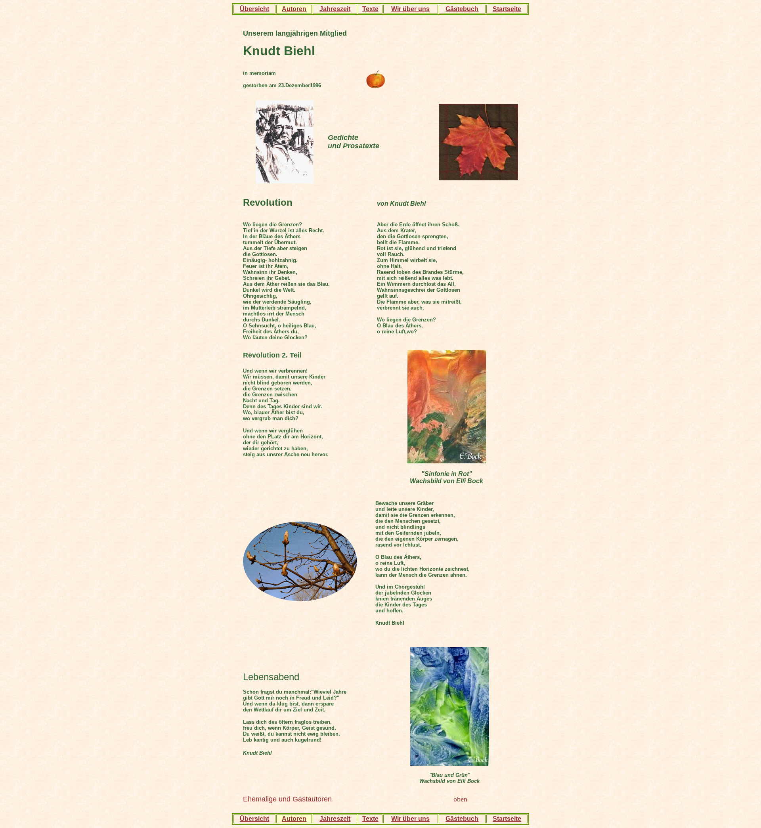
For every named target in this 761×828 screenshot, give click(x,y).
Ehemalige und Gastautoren (287, 799)
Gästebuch (462, 9)
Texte (370, 9)
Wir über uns (410, 9)
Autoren (294, 9)
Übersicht (254, 9)
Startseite (507, 9)
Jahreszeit (334, 9)
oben (460, 799)
